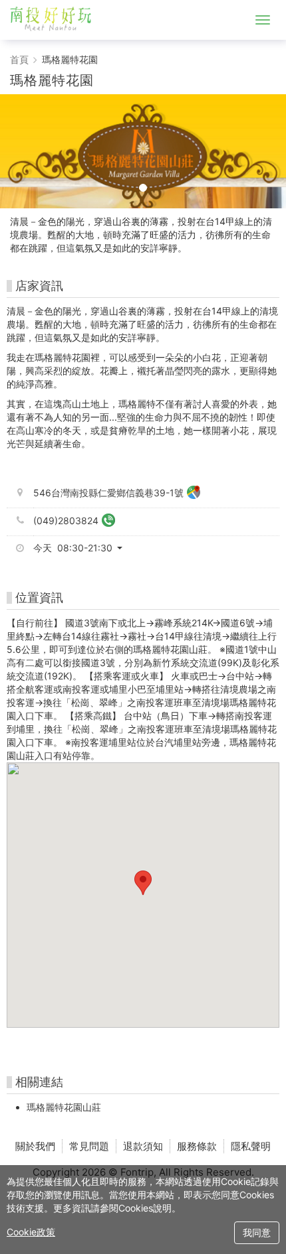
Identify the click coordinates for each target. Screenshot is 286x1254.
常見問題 (89, 1146)
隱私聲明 (251, 1146)
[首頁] (56, 20)
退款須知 (143, 1146)
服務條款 (197, 1146)
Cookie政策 (31, 1231)
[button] (82, 548)
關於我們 (35, 1146)
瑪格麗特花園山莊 (64, 1107)
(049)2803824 (65, 520)
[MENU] (262, 20)
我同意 (257, 1232)
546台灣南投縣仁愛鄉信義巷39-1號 (108, 492)
